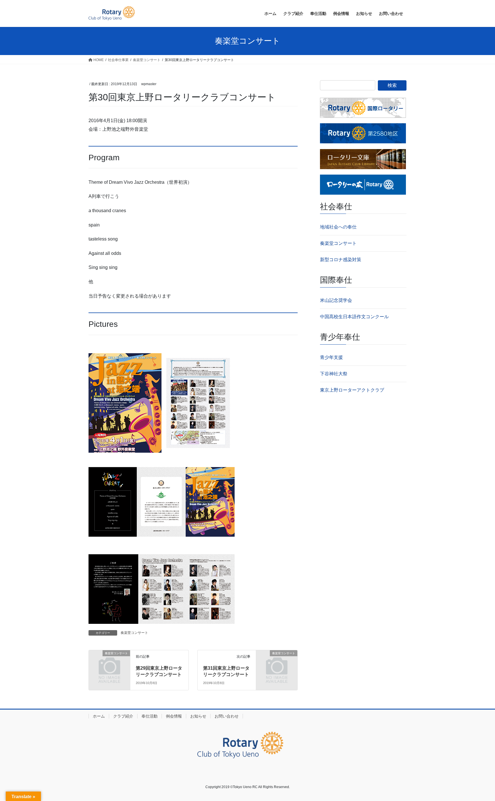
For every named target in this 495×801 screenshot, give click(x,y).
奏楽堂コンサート (134, 633)
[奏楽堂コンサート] (109, 662)
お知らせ (198, 716)
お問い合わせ (227, 716)
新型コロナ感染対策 (340, 259)
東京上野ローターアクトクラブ (352, 390)
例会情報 (174, 716)
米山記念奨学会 (336, 300)
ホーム (99, 716)
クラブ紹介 (123, 716)
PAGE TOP (478, 772)
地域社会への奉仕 (338, 226)
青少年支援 (331, 357)
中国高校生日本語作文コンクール (354, 316)
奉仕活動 (150, 716)
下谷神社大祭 (333, 373)
